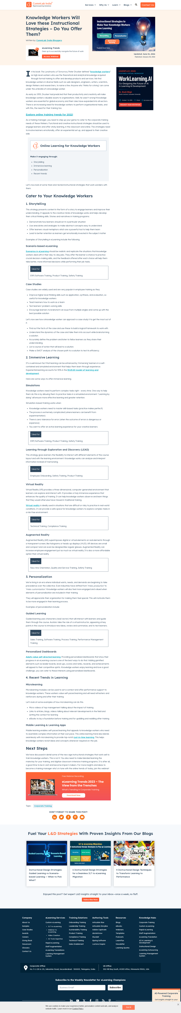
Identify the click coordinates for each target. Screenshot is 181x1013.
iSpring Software (99, 940)
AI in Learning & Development (146, 941)
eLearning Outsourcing (148, 950)
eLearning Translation (148, 937)
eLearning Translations (55, 950)
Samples (25, 926)
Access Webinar (51, 56)
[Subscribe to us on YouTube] (77, 1000)
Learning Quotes (122, 948)
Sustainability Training (78, 930)
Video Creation (54, 935)
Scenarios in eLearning (37, 251)
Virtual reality (33, 505)
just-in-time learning (84, 737)
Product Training (75, 933)
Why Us (103, 5)
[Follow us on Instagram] (96, 1000)
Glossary (25, 948)
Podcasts (119, 937)
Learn (115, 5)
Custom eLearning (53, 922)
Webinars (119, 930)
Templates (120, 933)
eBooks (119, 926)
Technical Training (76, 940)
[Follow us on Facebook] (90, 1000)
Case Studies (27, 930)
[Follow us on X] (84, 1000)
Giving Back (27, 940)
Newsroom (26, 944)
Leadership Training (77, 926)
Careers (25, 937)
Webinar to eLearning (52, 931)
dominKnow (97, 933)
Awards (25, 933)
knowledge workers (100, 71)
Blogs (126, 5)
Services (89, 5)
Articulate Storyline (100, 926)
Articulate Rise (98, 922)
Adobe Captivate (99, 930)
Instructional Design (147, 946)
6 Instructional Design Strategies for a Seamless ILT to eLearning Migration (90, 873)
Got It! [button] (128, 1007)
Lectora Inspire (98, 944)
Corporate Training (43, 806)
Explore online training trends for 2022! (49, 114)
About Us (26, 922)
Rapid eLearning (52, 943)
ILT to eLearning (55, 926)
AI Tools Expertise (55, 939)
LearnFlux (120, 940)
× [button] (178, 1004)
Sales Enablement (76, 944)
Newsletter (120, 944)
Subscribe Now (90, 899)
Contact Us (148, 5)
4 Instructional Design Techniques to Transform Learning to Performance (133, 873)
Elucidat (95, 937)
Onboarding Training (77, 922)
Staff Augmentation (54, 946)
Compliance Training (77, 937)
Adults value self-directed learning (43, 657)
